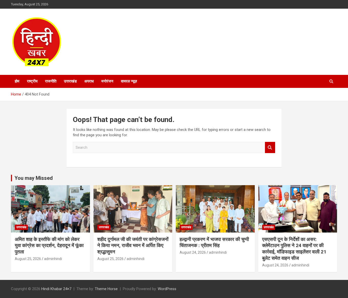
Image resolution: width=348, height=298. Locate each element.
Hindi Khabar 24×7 (56, 289)
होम (17, 81)
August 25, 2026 (28, 259)
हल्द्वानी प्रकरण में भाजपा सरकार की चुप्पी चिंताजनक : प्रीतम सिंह (214, 242)
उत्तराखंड (70, 81)
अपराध (89, 81)
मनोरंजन (107, 81)
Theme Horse (106, 289)
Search (270, 147)
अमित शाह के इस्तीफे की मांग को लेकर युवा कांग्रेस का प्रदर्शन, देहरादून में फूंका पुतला (49, 245)
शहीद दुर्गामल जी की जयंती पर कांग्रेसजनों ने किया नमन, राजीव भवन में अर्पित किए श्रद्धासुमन (132, 245)
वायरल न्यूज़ (129, 81)
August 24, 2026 (193, 252)
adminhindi (53, 259)
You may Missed (34, 178)
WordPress (167, 289)
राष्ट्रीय (32, 81)
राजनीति (50, 81)
